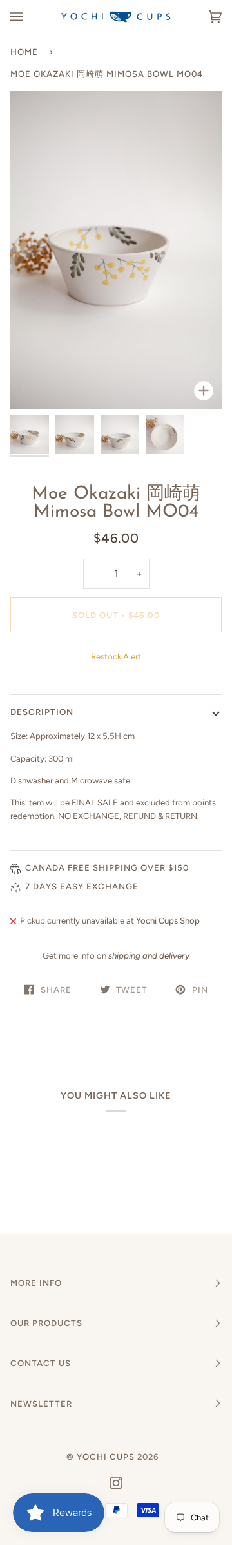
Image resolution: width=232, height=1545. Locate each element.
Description (41, 712)
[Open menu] (29, 17)
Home (24, 52)
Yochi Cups (106, 1456)
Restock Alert (116, 656)
